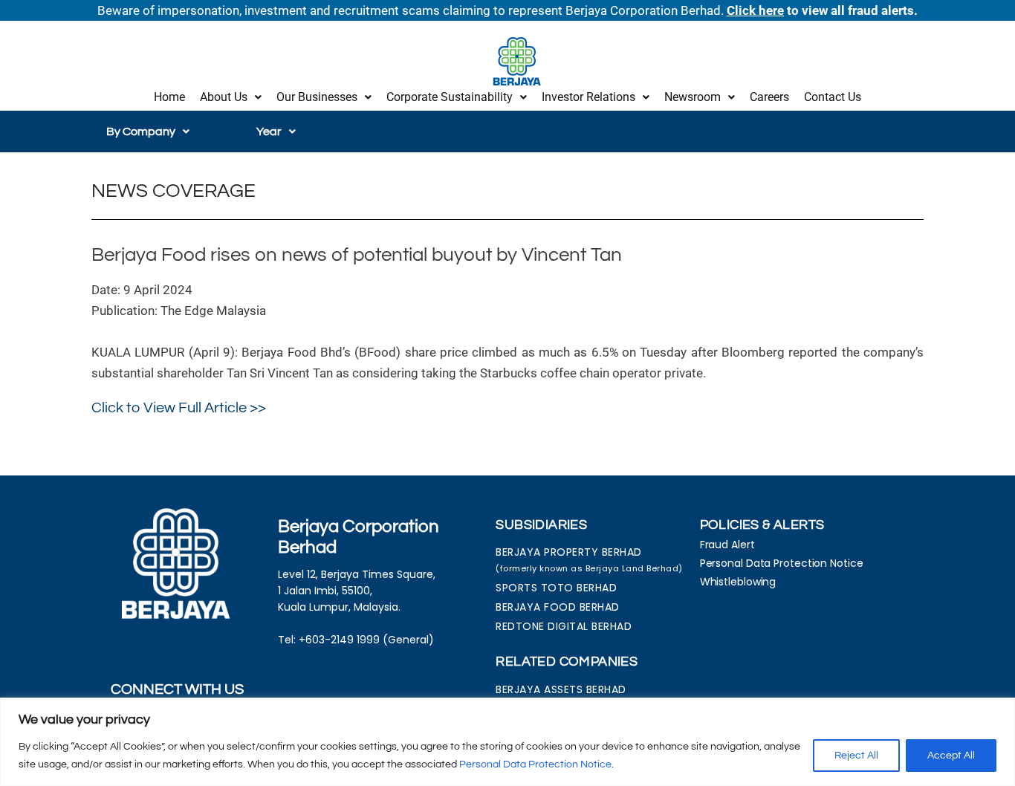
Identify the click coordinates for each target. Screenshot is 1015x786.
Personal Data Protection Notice (535, 764)
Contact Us (832, 97)
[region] (507, 742)
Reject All (856, 755)
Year (269, 131)
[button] (230, 97)
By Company (140, 131)
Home (169, 97)
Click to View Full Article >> (178, 407)
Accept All (951, 755)
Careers (769, 97)
